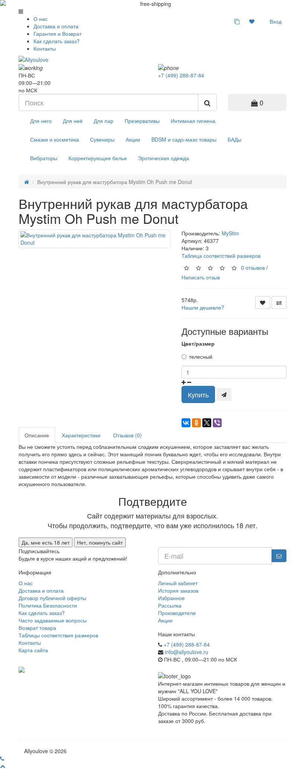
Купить (198, 394)
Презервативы (142, 120)
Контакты (44, 48)
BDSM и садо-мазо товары (183, 139)
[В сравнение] (279, 302)
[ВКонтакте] (186, 422)
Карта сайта (33, 650)
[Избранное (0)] (251, 21)
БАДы (234, 139)
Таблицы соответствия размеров (58, 635)
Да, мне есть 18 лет (46, 542)
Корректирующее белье (97, 158)
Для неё (73, 120)
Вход (275, 21)
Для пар (103, 120)
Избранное (171, 598)
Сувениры (102, 139)
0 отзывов (253, 267)
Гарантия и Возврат (57, 33)
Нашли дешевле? (203, 307)
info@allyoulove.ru (186, 652)
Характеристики (81, 435)
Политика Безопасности (48, 605)
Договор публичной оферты (52, 598)
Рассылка (170, 605)
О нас (40, 18)
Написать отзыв (201, 277)
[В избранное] (262, 302)
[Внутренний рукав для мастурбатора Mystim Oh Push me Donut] (94, 238)
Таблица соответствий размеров (221, 255)
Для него (41, 120)
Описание (37, 435)
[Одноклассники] (196, 422)
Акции (133, 139)
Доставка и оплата (55, 26)
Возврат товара (37, 627)
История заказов (178, 590)
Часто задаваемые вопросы (53, 620)
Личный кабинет (178, 583)
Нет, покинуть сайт (100, 542)
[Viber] (217, 422)
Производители (177, 612)
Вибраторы (43, 158)
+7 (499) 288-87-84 (181, 75)
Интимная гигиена (193, 120)
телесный (200, 356)
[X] (206, 422)
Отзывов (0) (127, 435)
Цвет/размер (198, 343)
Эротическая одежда (163, 158)
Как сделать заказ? (56, 41)
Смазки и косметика (54, 139)
